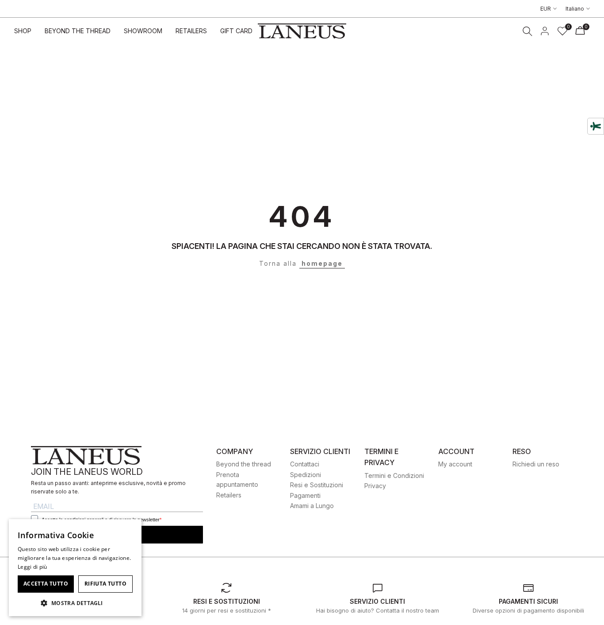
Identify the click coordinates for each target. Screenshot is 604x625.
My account (455, 464)
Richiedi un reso (535, 464)
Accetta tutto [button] (45, 583)
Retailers (228, 495)
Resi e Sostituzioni (316, 485)
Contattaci (304, 464)
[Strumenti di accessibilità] (595, 126)
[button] (75, 602)
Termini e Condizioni (394, 475)
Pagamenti (305, 495)
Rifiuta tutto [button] (105, 583)
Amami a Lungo (312, 505)
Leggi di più (32, 567)
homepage (322, 263)
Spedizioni (305, 474)
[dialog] (75, 567)
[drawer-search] (527, 31)
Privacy (375, 485)
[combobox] (130, 530)
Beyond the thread (243, 464)
